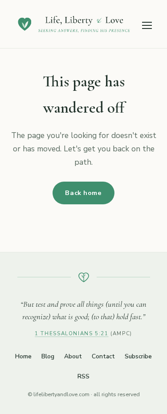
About (73, 356)
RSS (83, 376)
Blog (47, 356)
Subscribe (138, 356)
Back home (83, 192)
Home (23, 356)
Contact (103, 356)
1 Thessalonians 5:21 (71, 333)
